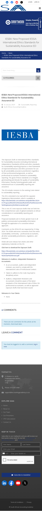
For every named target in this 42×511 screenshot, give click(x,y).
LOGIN (30, 2)
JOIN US (37, 2)
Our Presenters (8, 415)
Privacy (29, 502)
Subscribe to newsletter (22, 475)
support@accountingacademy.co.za (17, 392)
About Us (6, 409)
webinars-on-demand (25, 440)
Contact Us (7, 422)
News (10, 53)
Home (4, 53)
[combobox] (6, 453)
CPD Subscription (9, 419)
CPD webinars (30, 438)
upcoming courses (8, 440)
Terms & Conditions (17, 502)
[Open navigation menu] (40, 8)
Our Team (6, 412)
